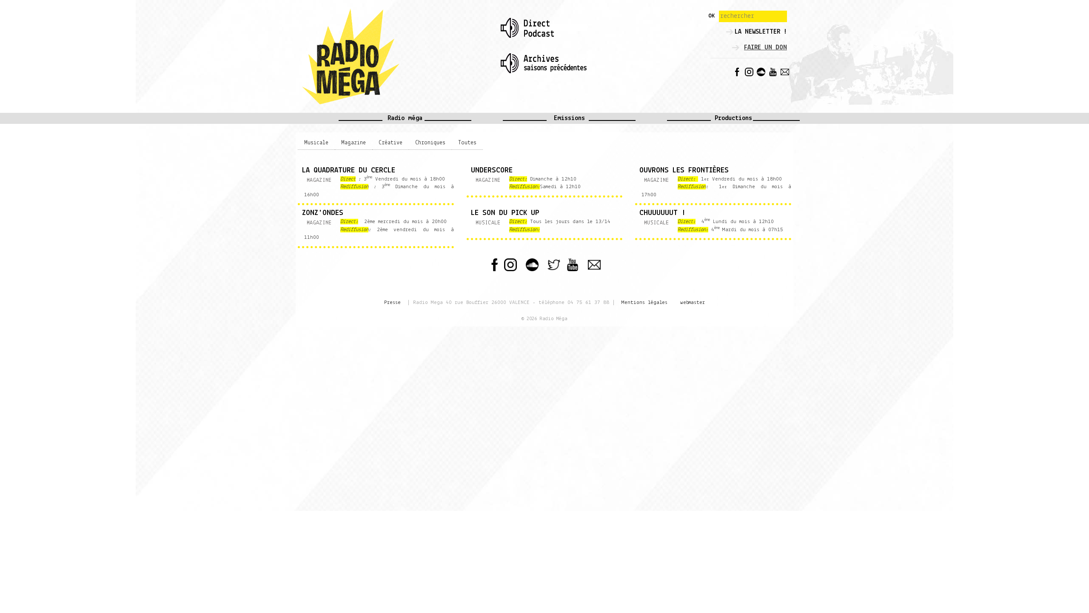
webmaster (692, 302)
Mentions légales (644, 302)
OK (711, 16)
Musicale (316, 143)
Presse (392, 302)
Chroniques (430, 143)
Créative (390, 143)
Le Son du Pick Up (505, 213)
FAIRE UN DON (765, 47)
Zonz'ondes (322, 213)
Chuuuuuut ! (662, 213)
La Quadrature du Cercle (348, 171)
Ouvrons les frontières (684, 171)
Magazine (353, 143)
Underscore (492, 171)
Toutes (467, 143)
